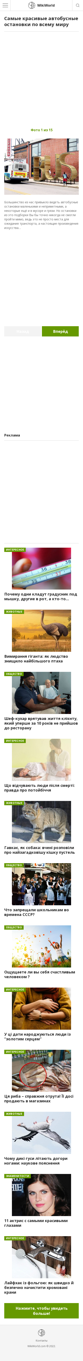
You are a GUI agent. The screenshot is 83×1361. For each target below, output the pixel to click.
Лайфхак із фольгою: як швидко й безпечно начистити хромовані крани (39, 1287)
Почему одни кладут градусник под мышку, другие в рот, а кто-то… (40, 596)
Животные (14, 611)
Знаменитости (17, 1176)
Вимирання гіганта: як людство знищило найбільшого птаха (36, 659)
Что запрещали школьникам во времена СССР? (36, 912)
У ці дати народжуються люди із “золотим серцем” (37, 1036)
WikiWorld (46, 5)
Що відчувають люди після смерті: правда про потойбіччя (39, 788)
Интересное (15, 549)
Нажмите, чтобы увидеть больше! (42, 1311)
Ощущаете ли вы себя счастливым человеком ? (39, 974)
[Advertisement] (41, 77)
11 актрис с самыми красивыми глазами (36, 1223)
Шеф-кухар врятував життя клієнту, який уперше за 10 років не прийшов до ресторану (41, 723)
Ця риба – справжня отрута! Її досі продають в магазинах (38, 1098)
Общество (14, 674)
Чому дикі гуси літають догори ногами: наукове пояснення (35, 1161)
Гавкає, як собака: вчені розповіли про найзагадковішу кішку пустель (39, 850)
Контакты (41, 1340)
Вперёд (60, 331)
